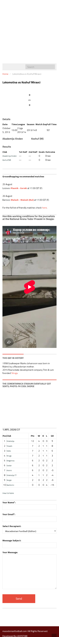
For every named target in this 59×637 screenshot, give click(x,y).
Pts (32, 435)
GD (52, 435)
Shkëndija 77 (12, 475)
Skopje (9, 480)
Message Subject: (11, 540)
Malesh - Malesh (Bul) (22, 200)
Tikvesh (9, 446)
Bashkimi (10, 485)
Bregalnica (10, 460)
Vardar (9, 465)
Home (5, 74)
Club (9, 435)
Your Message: (10, 552)
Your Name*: (9, 502)
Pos (4, 435)
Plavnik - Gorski (19, 188)
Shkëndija (10, 441)
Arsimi (9, 470)
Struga (14, 373)
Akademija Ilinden (9, 156)
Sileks (9, 450)
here (44, 207)
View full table (8, 493)
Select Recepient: (11, 526)
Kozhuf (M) (6, 160)
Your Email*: (8, 514)
